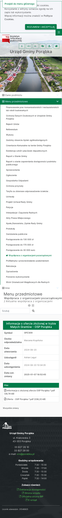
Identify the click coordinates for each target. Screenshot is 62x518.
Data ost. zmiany (9, 374)
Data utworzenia (10, 350)
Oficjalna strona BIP (32, 496)
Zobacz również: (31, 485)
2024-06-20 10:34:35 (35, 365)
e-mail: (21, 454)
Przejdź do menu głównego (20, 3)
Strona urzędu (32, 493)
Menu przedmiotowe (16, 101)
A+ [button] (29, 46)
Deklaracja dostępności (32, 489)
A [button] (22, 46)
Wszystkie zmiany (11, 408)
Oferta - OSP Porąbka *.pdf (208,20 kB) (26, 399)
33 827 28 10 (21, 447)
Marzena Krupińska (33, 340)
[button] (42, 46)
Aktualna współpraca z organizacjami (29, 301)
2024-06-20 (30, 350)
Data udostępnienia (12, 365)
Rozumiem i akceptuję (41, 26)
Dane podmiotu (13, 95)
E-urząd (32, 499)
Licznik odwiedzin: (10, 509)
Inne (7, 288)
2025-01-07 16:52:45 (35, 374)
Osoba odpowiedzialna (13, 340)
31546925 (23, 509)
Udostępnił (10, 357)
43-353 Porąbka (22, 441)
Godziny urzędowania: (31, 460)
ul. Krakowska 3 (21, 437)
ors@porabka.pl (25, 454)
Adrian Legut (30, 357)
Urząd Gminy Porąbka (31, 51)
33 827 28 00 (21, 450)
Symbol (8, 332)
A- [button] (35, 46)
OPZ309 (28, 332)
